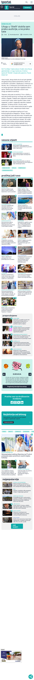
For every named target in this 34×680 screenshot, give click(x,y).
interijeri (26, 431)
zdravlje (18, 431)
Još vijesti (15, 526)
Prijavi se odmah (8, 422)
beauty (11, 431)
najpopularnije (11, 479)
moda (4, 431)
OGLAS (17, 16)
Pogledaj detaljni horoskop (17, 386)
